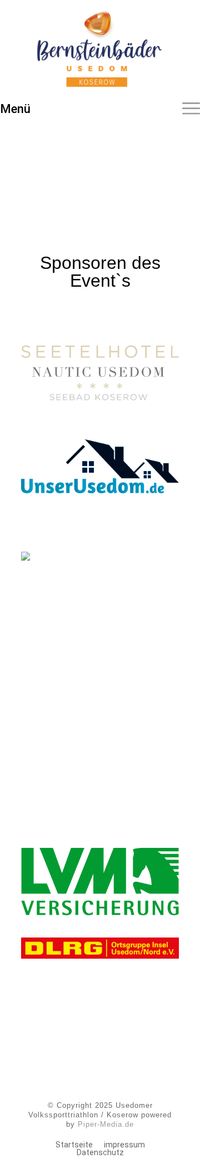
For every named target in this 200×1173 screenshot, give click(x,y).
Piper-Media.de (106, 1124)
